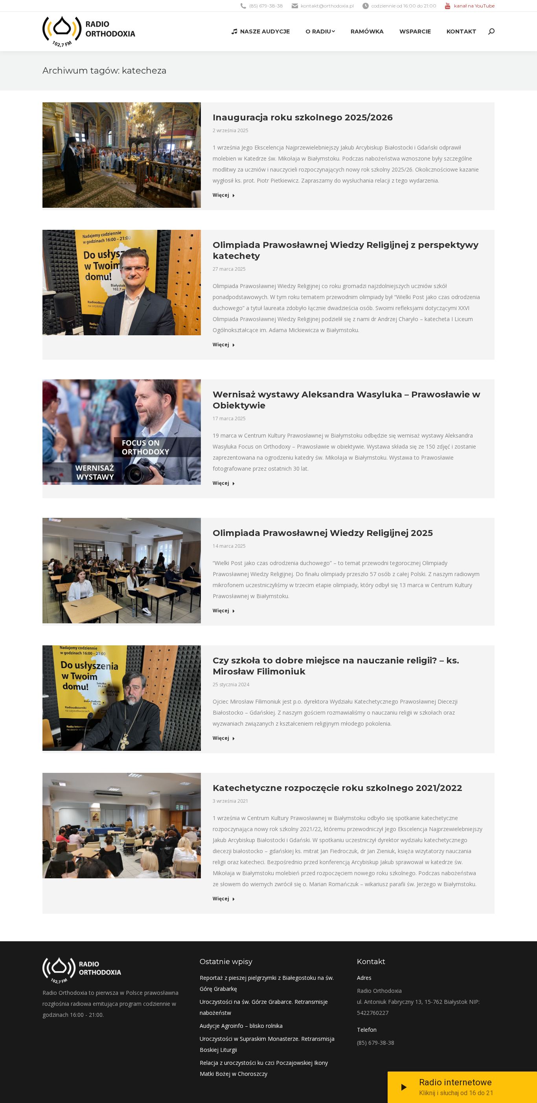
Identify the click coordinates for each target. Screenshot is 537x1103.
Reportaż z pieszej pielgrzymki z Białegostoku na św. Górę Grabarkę (267, 983)
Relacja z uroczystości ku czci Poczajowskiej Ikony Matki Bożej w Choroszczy (264, 1068)
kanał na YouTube (474, 6)
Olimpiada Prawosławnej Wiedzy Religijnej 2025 (323, 533)
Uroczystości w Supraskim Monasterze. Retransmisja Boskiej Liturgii (267, 1044)
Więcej (221, 195)
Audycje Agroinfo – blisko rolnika (241, 1025)
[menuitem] (260, 31)
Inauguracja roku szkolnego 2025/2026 (303, 117)
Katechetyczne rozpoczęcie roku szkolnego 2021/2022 (337, 788)
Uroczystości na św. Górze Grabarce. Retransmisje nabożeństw (264, 1007)
